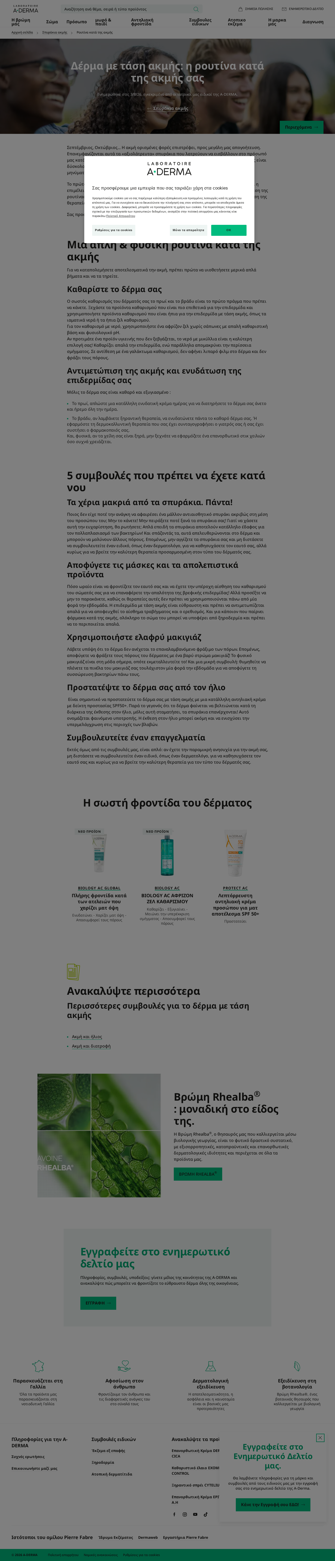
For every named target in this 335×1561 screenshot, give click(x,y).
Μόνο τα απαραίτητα (188, 230)
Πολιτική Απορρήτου (120, 216)
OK (228, 230)
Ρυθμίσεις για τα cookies (113, 230)
